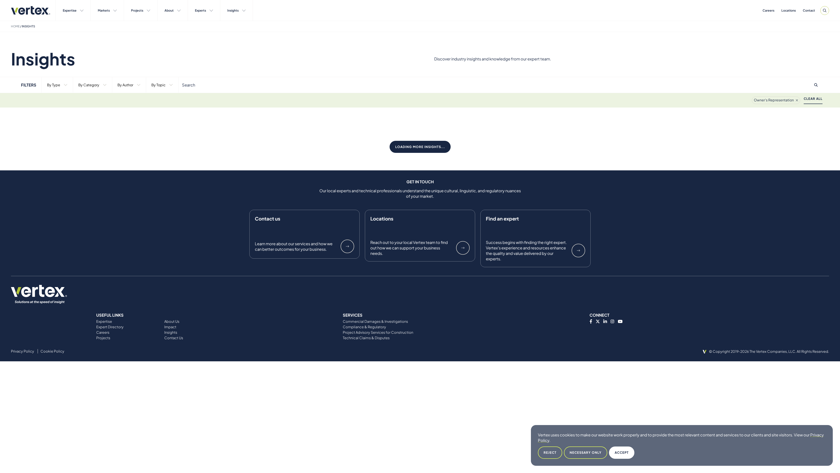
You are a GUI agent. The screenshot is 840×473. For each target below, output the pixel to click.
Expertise (70, 10)
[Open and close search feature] (824, 10)
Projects (137, 10)
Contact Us (173, 338)
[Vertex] (30, 10)
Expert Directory (110, 327)
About (169, 10)
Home (15, 26)
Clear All (813, 99)
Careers (768, 10)
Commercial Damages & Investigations (375, 321)
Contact (809, 10)
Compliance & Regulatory (364, 327)
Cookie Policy (52, 351)
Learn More (347, 246)
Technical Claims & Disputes (366, 338)
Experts (200, 10)
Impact (170, 327)
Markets (104, 10)
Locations (788, 10)
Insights (233, 10)
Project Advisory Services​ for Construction (378, 332)
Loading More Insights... (420, 147)
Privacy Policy (22, 351)
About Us (171, 321)
